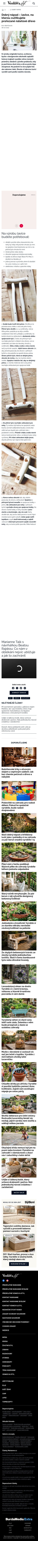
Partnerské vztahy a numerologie (11, 1426)
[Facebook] (3, 1280)
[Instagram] (7, 1280)
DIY (10, 698)
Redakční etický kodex (12, 1310)
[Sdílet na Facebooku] (13, 688)
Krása (5, 1341)
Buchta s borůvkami (8, 1446)
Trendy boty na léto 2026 (17, 1428)
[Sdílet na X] (17, 688)
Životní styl (7, 1345)
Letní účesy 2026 (11, 1430)
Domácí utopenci (15, 1444)
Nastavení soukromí (11, 1318)
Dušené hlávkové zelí (8, 1437)
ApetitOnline (8, 1381)
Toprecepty (7, 1402)
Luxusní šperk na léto (23, 1430)
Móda (4, 1337)
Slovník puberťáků (17, 1411)
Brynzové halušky (26, 1444)
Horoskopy (7, 1362)
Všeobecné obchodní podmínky (15, 1322)
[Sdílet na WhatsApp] (25, 688)
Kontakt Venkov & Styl (12, 1306)
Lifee (4, 1398)
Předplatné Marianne (11, 1285)
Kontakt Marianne (10, 1297)
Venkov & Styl (8, 1374)
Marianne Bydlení (18, 1264)
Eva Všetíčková (7, 25)
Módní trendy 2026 (14, 1415)
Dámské (27, 1525)
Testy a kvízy (26, 1411)
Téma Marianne (8, 1370)
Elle (4, 1385)
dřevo (17, 698)
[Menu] (4, 3)
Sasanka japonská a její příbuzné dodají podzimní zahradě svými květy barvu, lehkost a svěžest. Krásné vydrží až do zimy (17, 1473)
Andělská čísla (7, 1413)
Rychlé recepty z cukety (21, 1446)
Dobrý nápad (16, 9)
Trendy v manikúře (7, 1424)
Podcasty (6, 1366)
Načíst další (19, 1192)
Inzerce (5, 1330)
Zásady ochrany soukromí (13, 1314)
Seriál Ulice (25, 1426)
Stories (5, 1358)
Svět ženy (6, 1389)
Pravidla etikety (6, 1411)
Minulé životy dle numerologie (22, 1424)
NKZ (10, 1528)
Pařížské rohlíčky (14, 1442)
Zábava (5, 1350)
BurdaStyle (28, 1528)
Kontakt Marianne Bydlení (13, 1301)
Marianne (28, 1523)
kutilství (25, 698)
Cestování (14, 1413)
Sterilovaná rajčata (14, 1440)
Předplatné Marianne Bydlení (15, 1289)
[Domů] (19, 3)
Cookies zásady (9, 1326)
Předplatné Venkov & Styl (13, 1293)
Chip (4, 1394)
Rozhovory (7, 1354)
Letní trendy (23, 1415)
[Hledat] (34, 3)
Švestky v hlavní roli (20, 1437)
